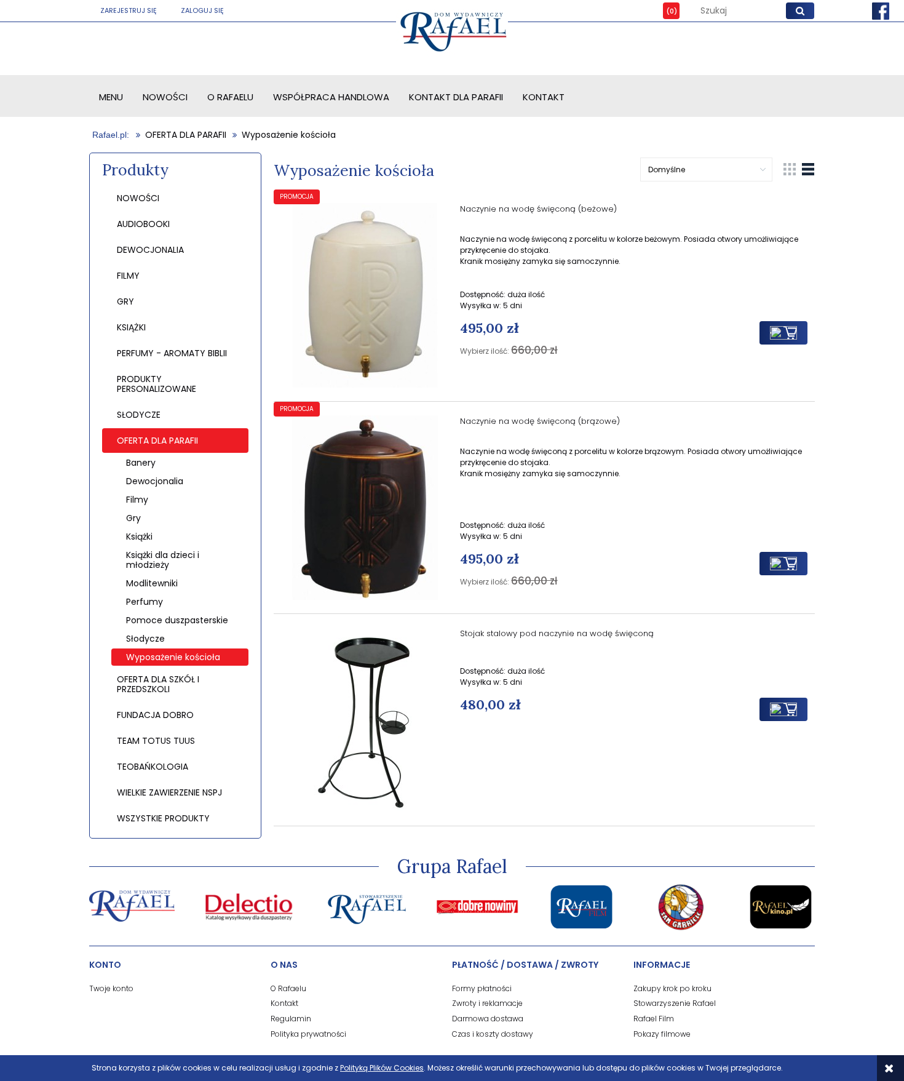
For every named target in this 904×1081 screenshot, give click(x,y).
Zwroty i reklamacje (487, 1003)
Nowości (138, 198)
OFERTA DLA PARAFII (157, 440)
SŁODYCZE (139, 415)
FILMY (128, 275)
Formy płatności (482, 988)
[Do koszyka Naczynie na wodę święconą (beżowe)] (783, 333)
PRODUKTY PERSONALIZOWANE (156, 384)
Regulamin (291, 1018)
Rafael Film (653, 1018)
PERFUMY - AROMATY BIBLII (172, 353)
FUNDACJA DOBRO (155, 715)
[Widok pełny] (808, 168)
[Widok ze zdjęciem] (789, 168)
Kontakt (284, 1003)
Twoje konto (111, 988)
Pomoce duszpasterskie (177, 620)
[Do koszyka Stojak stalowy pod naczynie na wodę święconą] (783, 709)
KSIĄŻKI (131, 327)
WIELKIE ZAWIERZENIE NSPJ (169, 792)
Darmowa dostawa (487, 1018)
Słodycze (145, 638)
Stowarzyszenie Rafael (674, 1003)
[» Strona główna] (111, 135)
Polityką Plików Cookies (382, 1068)
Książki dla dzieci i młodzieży (162, 560)
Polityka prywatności (308, 1034)
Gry (133, 518)
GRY (125, 301)
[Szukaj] (800, 10)
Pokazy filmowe (662, 1034)
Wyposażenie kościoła (173, 657)
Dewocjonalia (154, 481)
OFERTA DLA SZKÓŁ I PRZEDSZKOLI (158, 684)
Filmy (137, 499)
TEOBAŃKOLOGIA (152, 766)
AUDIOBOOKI (143, 224)
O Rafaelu (288, 988)
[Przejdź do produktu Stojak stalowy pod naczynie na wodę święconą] (365, 720)
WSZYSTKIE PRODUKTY (163, 818)
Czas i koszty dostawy (492, 1034)
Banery (141, 463)
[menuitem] (111, 97)
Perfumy (144, 602)
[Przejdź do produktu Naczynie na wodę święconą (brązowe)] (365, 507)
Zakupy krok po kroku (672, 988)
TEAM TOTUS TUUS (156, 741)
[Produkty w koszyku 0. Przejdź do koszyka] (662, 10)
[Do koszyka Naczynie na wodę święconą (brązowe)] (783, 563)
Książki (139, 536)
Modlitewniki (152, 583)
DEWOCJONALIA (150, 250)
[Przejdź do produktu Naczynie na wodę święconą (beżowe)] (365, 295)
